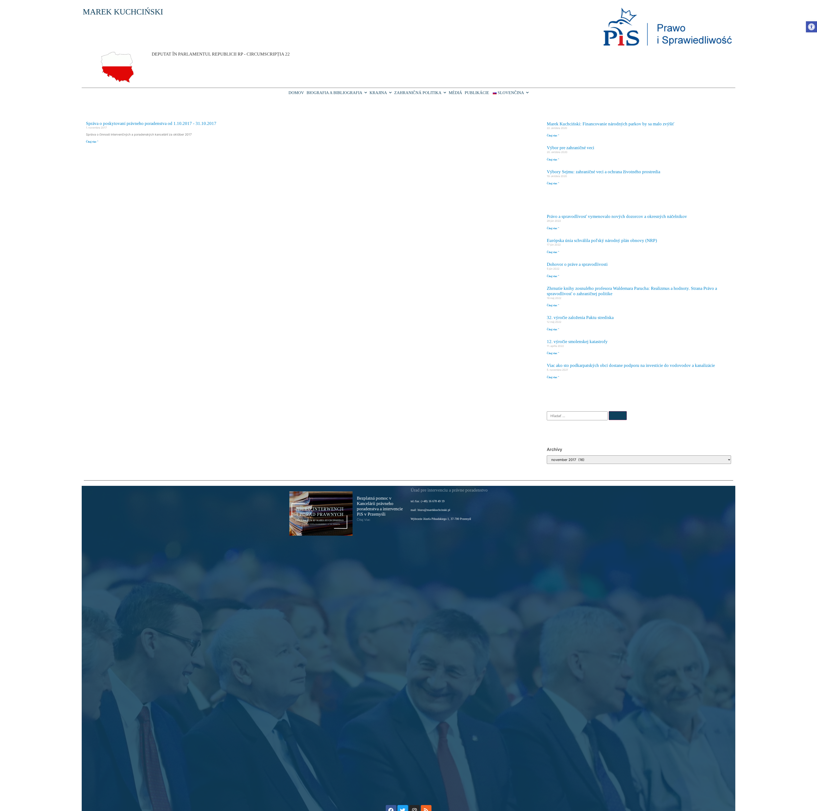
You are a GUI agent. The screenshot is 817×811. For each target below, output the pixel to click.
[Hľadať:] (577, 415)
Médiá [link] (455, 92)
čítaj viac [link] (363, 520)
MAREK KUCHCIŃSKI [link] (123, 11)
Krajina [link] (378, 92)
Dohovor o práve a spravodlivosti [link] (577, 264)
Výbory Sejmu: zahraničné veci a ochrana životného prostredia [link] (603, 171)
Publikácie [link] (477, 92)
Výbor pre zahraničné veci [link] (570, 147)
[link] (811, 26)
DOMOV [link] (296, 92)
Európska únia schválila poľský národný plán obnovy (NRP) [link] (602, 240)
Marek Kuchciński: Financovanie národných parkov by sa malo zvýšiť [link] (610, 123)
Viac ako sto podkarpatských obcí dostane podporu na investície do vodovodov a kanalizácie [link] (631, 365)
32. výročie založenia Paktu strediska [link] (580, 317)
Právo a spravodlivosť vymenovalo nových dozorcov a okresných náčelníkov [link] (617, 216)
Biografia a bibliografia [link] (334, 92)
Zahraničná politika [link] (417, 92)
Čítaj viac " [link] (92, 141)
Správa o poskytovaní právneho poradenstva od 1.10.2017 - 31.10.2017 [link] (151, 123)
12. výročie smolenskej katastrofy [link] (577, 341)
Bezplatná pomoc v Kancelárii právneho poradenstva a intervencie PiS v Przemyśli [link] (380, 506)
